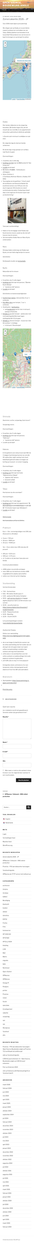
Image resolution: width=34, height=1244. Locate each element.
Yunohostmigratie (8, 870)
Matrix (5, 957)
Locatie (5, 167)
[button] (8, 71)
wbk (19, 16)
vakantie (5, 1013)
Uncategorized (11, 699)
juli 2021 (5, 1178)
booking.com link (8, 163)
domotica (6, 915)
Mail (4, 953)
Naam (5, 742)
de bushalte (22, 261)
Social (5, 1001)
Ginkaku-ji (6, 321)
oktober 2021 (7, 1171)
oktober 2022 (7, 1159)
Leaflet (13, 99)
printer (5, 990)
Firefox (5, 923)
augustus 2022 (7, 1163)
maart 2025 (6, 1103)
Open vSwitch (7, 971)
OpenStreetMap (21, 99)
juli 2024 (5, 1118)
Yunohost (6, 1031)
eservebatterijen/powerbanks (12, 623)
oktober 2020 (7, 1200)
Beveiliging (6, 900)
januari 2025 (7, 1107)
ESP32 (5, 919)
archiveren (6, 885)
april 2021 (6, 1186)
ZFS (4, 1035)
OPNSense (6, 979)
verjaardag (6, 1016)
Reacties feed (7, 841)
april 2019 (6, 1219)
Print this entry (7, 689)
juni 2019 (6, 1216)
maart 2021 (6, 1189)
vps (4, 1024)
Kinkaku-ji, (6, 314)
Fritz (4, 927)
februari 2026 (7, 1088)
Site (4, 761)
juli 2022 (5, 1167)
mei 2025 (6, 1096)
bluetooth (6, 904)
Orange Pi (6, 983)
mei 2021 (6, 1182)
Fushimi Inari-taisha (9, 298)
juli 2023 (5, 1137)
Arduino (5, 889)
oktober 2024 (7, 1111)
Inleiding (5, 945)
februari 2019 (7, 1227)
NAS (4, 964)
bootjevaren (11, 309)
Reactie (6, 717)
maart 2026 (6, 1084)
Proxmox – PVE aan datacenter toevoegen (16, 866)
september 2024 (8, 1114)
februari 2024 (7, 1122)
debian (5, 912)
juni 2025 (6, 1092)
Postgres (6, 986)
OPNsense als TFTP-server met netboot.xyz (17, 874)
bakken (5, 897)
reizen (5, 998)
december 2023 (8, 1126)
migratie (5, 960)
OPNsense (6, 975)
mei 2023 (6, 1141)
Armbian (5, 893)
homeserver (7, 930)
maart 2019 (6, 1223)
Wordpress (6, 1028)
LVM (4, 949)
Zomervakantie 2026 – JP (11, 857)
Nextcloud (6, 968)
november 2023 (8, 1129)
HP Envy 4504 (7, 942)
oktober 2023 (7, 1133)
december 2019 (8, 1208)
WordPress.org (7, 845)
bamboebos (15, 307)
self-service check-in (14, 598)
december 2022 (8, 1152)
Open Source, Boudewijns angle (16, 4)
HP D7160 (6, 938)
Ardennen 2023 (13, 1067)
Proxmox (5, 994)
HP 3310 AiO (7, 934)
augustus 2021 (7, 1174)
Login (4, 834)
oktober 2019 (7, 1212)
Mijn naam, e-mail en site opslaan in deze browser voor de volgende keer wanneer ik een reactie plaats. (17, 773)
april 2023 (6, 1144)
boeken (5, 908)
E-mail (5, 752)
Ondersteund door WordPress (11, 1239)
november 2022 (8, 1156)
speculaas (6, 1005)
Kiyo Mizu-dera (7, 302)
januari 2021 (7, 1197)
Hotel (26, 354)
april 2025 (6, 1099)
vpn (4, 1020)
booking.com (7, 282)
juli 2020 (5, 1204)
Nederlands (9, 823)
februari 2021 (7, 1193)
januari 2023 (7, 1148)
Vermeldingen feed (9, 838)
